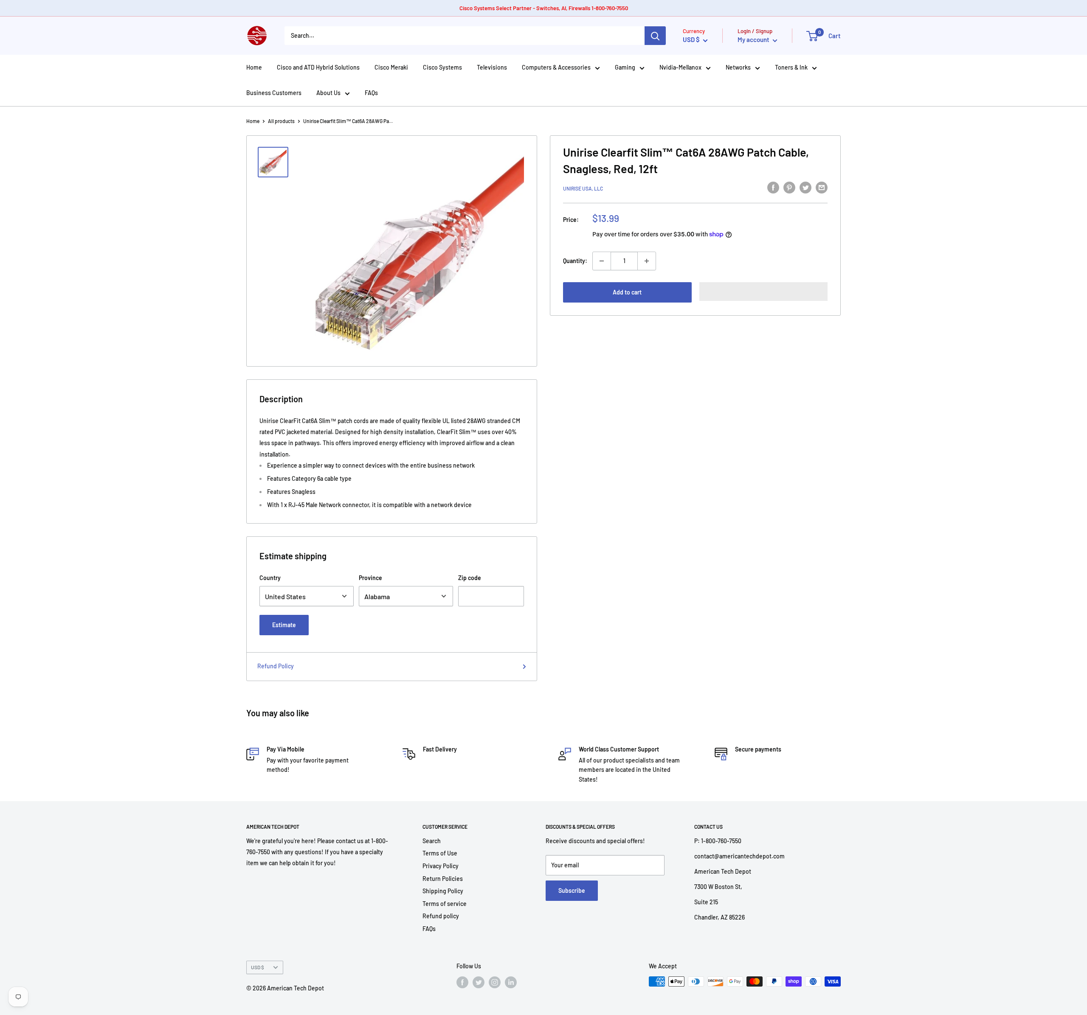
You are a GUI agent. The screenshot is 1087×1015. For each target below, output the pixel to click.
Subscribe (571, 890)
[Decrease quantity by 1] (602, 261)
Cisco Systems (442, 67)
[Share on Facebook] (773, 187)
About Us (328, 92)
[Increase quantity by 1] (647, 261)
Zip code (469, 577)
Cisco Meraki (391, 67)
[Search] (655, 35)
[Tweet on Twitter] (805, 187)
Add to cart (627, 292)
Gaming (625, 67)
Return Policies (442, 878)
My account (754, 39)
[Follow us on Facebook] (462, 982)
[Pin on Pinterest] (789, 187)
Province (370, 577)
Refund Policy (275, 666)
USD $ (257, 967)
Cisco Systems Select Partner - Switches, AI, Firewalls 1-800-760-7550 (543, 8)
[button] (763, 291)
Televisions (492, 67)
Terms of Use (439, 853)
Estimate (284, 624)
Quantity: (575, 260)
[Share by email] (822, 187)
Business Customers (273, 92)
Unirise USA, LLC (583, 188)
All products (281, 121)
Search (431, 840)
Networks (738, 67)
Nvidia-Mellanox (680, 67)
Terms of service (444, 903)
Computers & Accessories (556, 67)
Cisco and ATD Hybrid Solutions (318, 67)
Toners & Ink (791, 67)
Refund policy (440, 916)
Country (270, 577)
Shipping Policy (442, 890)
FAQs (371, 92)
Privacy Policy (440, 865)
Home (254, 67)
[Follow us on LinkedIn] (511, 982)
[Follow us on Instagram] (495, 982)
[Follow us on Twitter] (478, 982)
